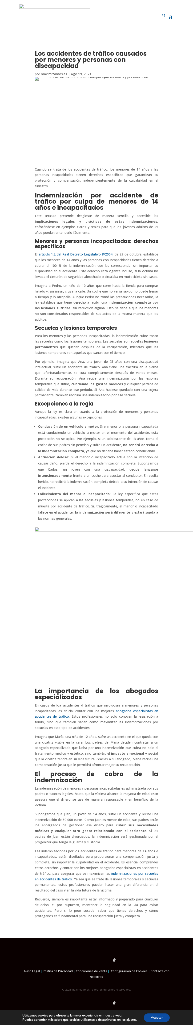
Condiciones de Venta (91, 971)
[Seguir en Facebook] (78, 960)
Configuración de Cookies (129, 971)
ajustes (131, 1020)
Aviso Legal (32, 971)
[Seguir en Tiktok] (114, 960)
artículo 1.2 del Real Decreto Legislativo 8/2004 (76, 254)
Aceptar (157, 1017)
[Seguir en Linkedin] (96, 960)
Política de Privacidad (58, 971)
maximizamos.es (54, 74)
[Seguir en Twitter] (105, 960)
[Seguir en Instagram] (87, 960)
